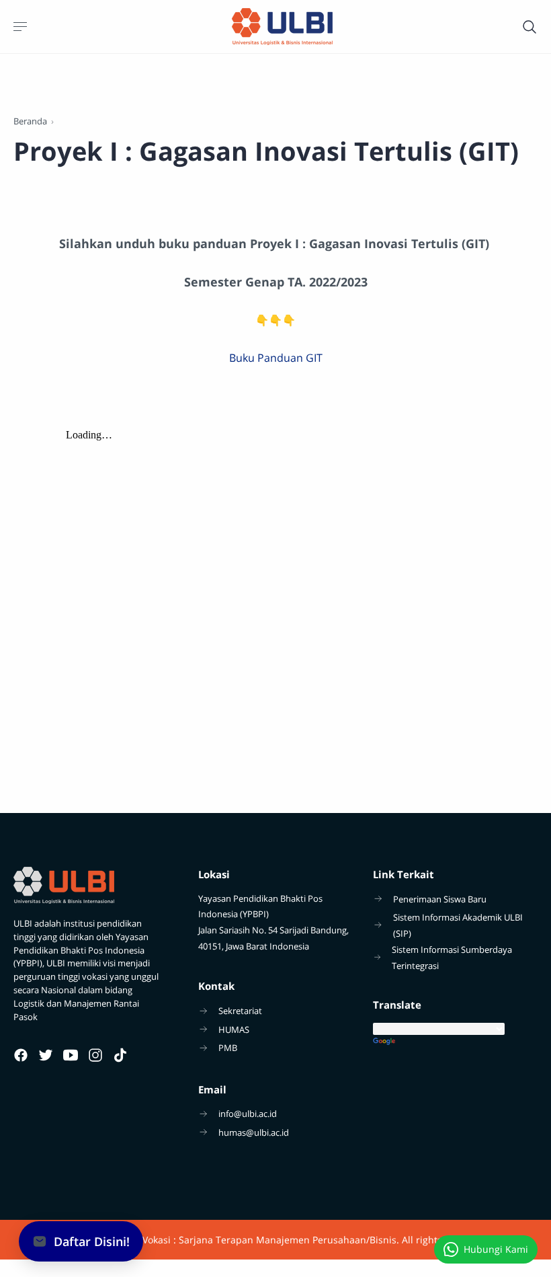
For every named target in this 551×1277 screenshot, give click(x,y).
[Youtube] (70, 1055)
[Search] (529, 27)
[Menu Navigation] (21, 27)
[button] (81, 1241)
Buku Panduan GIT (276, 357)
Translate (455, 1042)
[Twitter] (45, 1055)
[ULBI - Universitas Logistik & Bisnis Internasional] (282, 26)
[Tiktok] (120, 1055)
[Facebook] (20, 1055)
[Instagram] (95, 1055)
